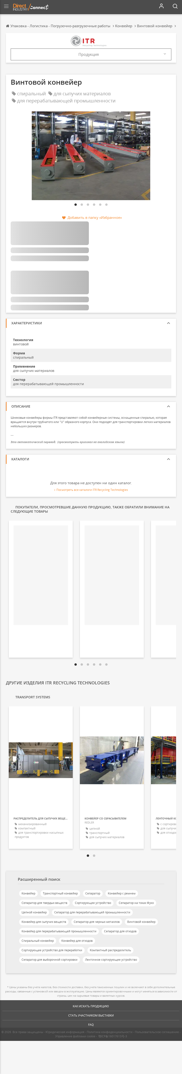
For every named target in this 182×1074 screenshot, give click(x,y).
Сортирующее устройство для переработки (52, 950)
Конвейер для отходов (77, 941)
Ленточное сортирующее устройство (111, 960)
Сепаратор (92, 893)
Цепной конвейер (34, 912)
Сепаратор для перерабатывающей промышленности (92, 912)
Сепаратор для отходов (120, 931)
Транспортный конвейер (60, 893)
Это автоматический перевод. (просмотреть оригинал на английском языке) (68, 442)
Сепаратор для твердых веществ (44, 903)
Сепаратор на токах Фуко (136, 903)
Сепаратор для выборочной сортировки (49, 960)
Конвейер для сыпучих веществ (44, 922)
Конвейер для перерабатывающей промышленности (59, 931)
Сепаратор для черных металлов (97, 922)
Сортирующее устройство (93, 903)
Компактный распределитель (110, 950)
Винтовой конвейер (141, 922)
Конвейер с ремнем (122, 893)
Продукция (88, 54)
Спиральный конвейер (38, 941)
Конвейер (28, 893)
